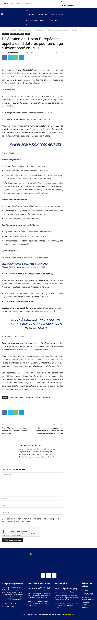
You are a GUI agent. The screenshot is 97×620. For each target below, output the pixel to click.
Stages (27, 33)
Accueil (4, 30)
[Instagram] (90, 2)
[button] (27, 25)
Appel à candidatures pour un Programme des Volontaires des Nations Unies (35, 324)
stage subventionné (43, 397)
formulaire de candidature (21, 301)
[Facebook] (87, 2)
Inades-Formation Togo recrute (35, 144)
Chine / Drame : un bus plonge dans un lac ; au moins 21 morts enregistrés (15, 431)
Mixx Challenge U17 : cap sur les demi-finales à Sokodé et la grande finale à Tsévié (39, 596)
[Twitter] (93, 2)
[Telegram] (21, 57)
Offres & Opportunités (17, 33)
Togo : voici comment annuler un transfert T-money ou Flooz (66, 605)
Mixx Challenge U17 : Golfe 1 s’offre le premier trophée (39, 589)
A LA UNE (13, 30)
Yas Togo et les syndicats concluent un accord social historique (38, 603)
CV (24, 274)
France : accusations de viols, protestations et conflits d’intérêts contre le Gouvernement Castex (49, 431)
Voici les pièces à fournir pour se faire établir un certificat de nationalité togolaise (66, 590)
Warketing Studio (69, 615)
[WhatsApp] (15, 57)
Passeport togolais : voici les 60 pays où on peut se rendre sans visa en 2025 (66, 598)
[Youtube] (87, 5)
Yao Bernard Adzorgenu (13, 52)
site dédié (45, 343)
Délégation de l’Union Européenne (21, 397)
